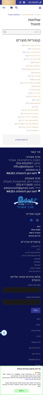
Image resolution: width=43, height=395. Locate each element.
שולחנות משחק (28, 14)
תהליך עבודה (35, 330)
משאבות (37, 79)
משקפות (37, 86)
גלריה (38, 336)
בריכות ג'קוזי (35, 49)
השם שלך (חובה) (34, 285)
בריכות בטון (36, 353)
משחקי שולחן (35, 268)
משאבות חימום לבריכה (32, 83)
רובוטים (37, 100)
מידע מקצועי (35, 342)
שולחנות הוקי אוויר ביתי (29, 120)
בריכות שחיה (35, 246)
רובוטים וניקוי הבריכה (32, 252)
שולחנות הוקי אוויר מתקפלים (27, 123)
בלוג (38, 226)
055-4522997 (24, 163)
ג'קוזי (38, 249)
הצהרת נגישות (34, 232)
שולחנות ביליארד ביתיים (29, 117)
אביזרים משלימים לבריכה (31, 255)
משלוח (37, 365)
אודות (38, 324)
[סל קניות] (11, 8)
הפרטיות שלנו (29, 379)
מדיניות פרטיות (34, 236)
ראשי (38, 14)
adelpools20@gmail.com (19, 188)
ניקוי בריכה (36, 93)
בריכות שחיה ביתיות (33, 52)
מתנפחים (37, 89)
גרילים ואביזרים (34, 55)
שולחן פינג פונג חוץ (31, 110)
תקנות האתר (35, 229)
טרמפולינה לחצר (34, 66)
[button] (3, 333)
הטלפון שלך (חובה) (33, 297)
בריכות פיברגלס (34, 348)
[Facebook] (24, 2)
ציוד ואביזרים (35, 96)
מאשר (21, 391)
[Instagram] (20, 2)
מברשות (37, 72)
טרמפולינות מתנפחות (32, 69)
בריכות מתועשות (34, 359)
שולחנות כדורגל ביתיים (30, 127)
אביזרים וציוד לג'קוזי (32, 45)
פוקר (36, 106)
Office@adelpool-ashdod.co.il (26, 168)
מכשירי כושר (35, 76)
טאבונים (37, 62)
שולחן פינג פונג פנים (30, 113)
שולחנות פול (33, 130)
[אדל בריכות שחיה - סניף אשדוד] (4, 8)
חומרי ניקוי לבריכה (33, 59)
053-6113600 (24, 185)
